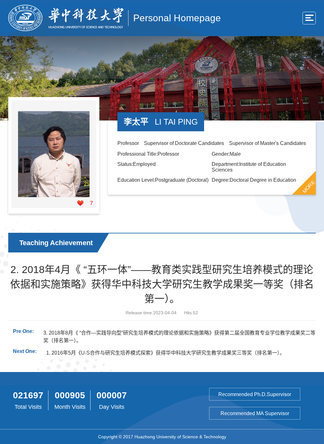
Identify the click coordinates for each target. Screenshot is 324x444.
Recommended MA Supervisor (255, 413)
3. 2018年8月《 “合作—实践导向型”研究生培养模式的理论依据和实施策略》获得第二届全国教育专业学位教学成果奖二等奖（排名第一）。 (179, 336)
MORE (309, 186)
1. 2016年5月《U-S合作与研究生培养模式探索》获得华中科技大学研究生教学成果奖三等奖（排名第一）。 (165, 353)
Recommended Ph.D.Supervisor (254, 394)
